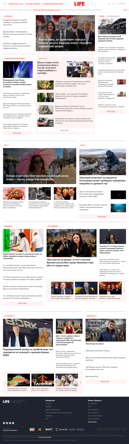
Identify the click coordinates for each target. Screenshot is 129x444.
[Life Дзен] (4, 423)
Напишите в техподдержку (10, 430)
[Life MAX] (7, 423)
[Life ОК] (10, 423)
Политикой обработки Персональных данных (47, 10)
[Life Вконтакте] (13, 423)
